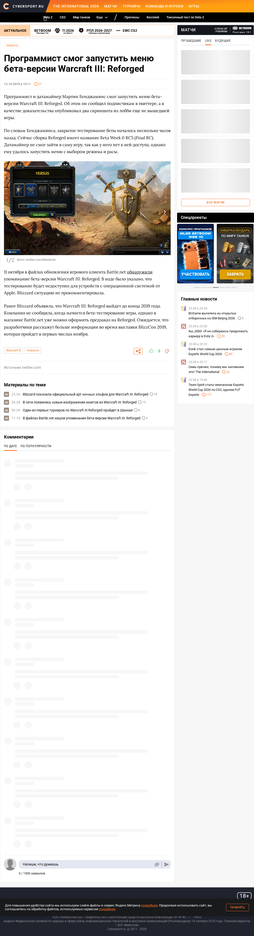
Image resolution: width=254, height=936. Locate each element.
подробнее (149, 905)
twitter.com (31, 367)
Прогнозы (132, 17)
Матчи (110, 6)
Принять (237, 907)
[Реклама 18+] (242, 28)
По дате (10, 446)
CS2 (62, 17)
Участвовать (195, 274)
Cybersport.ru (117, 929)
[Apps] (45, 18)
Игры (194, 6)
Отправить (166, 864)
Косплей (153, 17)
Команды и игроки (164, 6)
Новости (33, 350)
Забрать (235, 274)
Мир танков (81, 17)
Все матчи (215, 202)
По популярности (36, 446)
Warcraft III (13, 350)
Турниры (131, 6)
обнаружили (140, 272)
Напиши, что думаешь (41, 864)
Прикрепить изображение (156, 864)
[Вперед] (164, 212)
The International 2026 (76, 6)
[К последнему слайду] (10, 212)
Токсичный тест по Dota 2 (185, 17)
